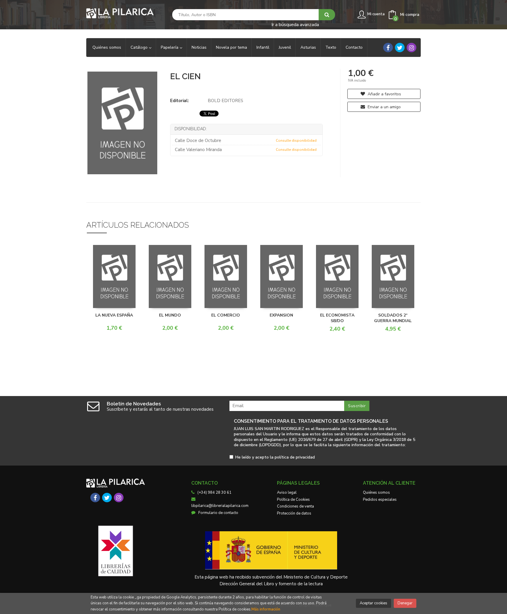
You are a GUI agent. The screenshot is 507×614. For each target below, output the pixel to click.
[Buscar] (327, 14)
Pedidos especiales (380, 499)
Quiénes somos (376, 492)
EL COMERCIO (225, 315)
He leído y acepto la (275, 457)
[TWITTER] (400, 47)
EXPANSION (281, 315)
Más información (265, 609)
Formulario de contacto (218, 512)
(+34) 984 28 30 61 (214, 492)
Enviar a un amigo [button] (383, 107)
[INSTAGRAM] (411, 47)
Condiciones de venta (295, 506)
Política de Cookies (293, 499)
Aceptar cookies (373, 603)
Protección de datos (294, 513)
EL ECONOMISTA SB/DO (337, 318)
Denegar (405, 603)
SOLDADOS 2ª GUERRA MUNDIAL (393, 318)
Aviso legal (287, 492)
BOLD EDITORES (225, 101)
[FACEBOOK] (388, 47)
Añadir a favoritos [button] (383, 94)
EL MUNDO (170, 315)
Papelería (170, 47)
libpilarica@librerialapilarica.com (220, 505)
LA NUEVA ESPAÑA (114, 315)
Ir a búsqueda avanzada (295, 24)
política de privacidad (295, 457)
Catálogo (140, 47)
